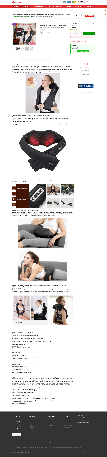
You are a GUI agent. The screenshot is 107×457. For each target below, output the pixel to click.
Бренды (18, 423)
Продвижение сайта (16, 448)
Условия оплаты (51, 418)
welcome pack (20, 14)
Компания (32, 416)
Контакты (68, 418)
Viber (70, 2)
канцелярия (39, 14)
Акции (18, 421)
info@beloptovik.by (75, 2)
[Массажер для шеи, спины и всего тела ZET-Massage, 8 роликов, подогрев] (24, 34)
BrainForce (92, 452)
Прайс (82, 15)
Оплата (39, 60)
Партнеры (32, 436)
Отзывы (23, 60)
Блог (18, 428)
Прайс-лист (18, 431)
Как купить (31, 60)
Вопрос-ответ (68, 427)
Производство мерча (18, 418)
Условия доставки (51, 420)
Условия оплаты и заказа (48, 16)
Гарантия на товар (51, 423)
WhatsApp (73, 2)
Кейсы (77, 15)
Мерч (14, 14)
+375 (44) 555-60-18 (83, 1)
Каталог (18, 416)
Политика (51, 425)
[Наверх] (101, 406)
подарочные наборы (30, 14)
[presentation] (14, 48)
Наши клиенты (32, 420)
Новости (32, 427)
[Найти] (64, 2)
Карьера (32, 433)
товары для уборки (49, 14)
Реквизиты (32, 425)
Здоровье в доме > (46, 32)
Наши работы (32, 423)
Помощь (68, 416)
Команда (32, 429)
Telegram (68, 2)
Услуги (18, 426)
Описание (15, 60)
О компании (32, 418)
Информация (51, 416)
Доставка (47, 60)
